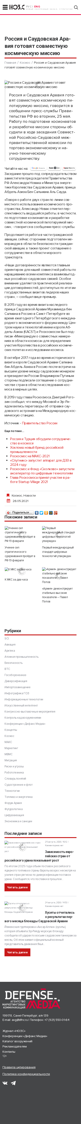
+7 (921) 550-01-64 (57, 1020)
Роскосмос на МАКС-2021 (29, 456)
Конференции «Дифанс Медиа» (24, 724)
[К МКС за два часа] (22, 569)
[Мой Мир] (51, 511)
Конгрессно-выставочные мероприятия (29, 711)
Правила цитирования (19, 1067)
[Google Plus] (55, 511)
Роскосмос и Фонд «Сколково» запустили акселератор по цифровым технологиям (42, 471)
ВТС (7, 669)
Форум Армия (13, 803)
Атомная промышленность (21, 657)
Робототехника (14, 772)
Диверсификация (15, 681)
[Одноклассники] (46, 511)
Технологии (12, 791)
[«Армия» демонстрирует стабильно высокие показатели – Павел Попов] (59, 575)
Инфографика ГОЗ (16, 693)
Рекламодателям (14, 1046)
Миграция (10, 760)
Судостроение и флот (18, 785)
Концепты (10, 730)
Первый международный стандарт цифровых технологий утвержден (58, 552)
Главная (10, 63)
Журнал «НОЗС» (13, 1031)
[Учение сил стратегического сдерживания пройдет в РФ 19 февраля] (22, 534)
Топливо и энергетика (18, 797)
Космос (25, 63)
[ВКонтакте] (36, 511)
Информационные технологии (23, 699)
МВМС (8, 754)
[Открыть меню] (5, 7)
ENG (37, 6)
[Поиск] (76, 7)
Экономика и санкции (18, 821)
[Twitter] (41, 511)
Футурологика (13, 809)
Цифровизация (14, 815)
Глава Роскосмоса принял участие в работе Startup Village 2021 (40, 479)
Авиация (9, 644)
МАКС (8, 742)
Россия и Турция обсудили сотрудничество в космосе (40, 441)
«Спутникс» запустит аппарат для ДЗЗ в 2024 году (40, 462)
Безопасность (13, 663)
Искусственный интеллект (21, 705)
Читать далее (17, 887)
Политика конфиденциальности (26, 1074)
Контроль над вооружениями (22, 718)
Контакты (8, 1052)
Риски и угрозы (14, 766)
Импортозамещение (17, 687)
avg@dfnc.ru (20, 1020)
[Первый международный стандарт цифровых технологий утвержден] (59, 534)
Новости (29, 495)
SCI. (6, 638)
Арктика (9, 651)
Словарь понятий (15, 778)
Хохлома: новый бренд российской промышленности (36, 449)
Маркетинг (11, 748)
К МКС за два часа (16, 579)
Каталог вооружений (17, 1041)
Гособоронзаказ (15, 675)
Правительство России (39, 423)
